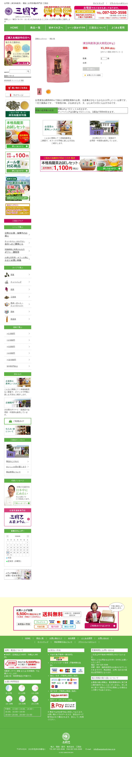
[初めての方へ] (55, 27)
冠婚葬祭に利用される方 (15, 250)
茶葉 (22, 80)
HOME (27, 638)
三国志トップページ (41, 38)
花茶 (12, 289)
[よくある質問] (117, 27)
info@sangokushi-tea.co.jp (104, 749)
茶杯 (12, 312)
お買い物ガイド (56, 638)
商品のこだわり (12, 461)
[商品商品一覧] (35, 27)
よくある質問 (86, 638)
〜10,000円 (11, 360)
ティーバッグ (16, 80)
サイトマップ (98, 3)
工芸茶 (13, 297)
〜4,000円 (11, 353)
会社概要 (71, 638)
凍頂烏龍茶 (7, 80)
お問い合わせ (103, 638)
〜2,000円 (11, 340)
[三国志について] (97, 27)
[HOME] (14, 27)
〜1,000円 (11, 333)
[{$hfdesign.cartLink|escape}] (17, 88)
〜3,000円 (11, 347)
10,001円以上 (12, 366)
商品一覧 (52, 38)
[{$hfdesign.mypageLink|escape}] (17, 95)
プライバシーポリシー (119, 3)
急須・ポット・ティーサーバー (17, 304)
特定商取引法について (63, 642)
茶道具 (13, 319)
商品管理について (13, 472)
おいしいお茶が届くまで (16, 467)
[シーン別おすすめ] (76, 27)
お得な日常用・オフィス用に (16, 258)
